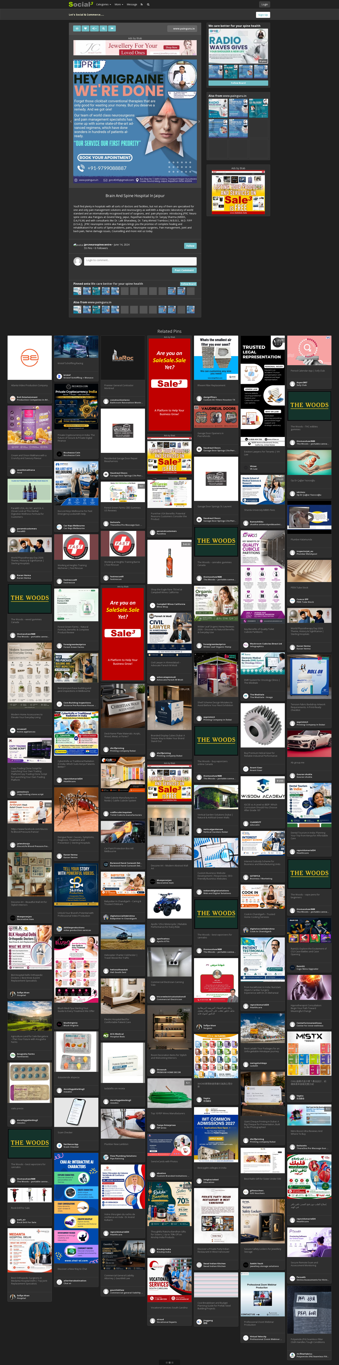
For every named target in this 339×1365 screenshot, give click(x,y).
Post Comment (184, 270)
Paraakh (301, 1277)
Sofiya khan (23, 992)
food (19, 472)
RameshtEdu (256, 521)
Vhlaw (253, 466)
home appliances (26, 731)
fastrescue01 (117, 576)
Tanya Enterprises (166, 1125)
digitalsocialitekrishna (122, 915)
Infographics (257, 646)
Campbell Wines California (171, 604)
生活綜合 (300, 1098)
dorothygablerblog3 (74, 1089)
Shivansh (161, 1069)
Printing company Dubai (123, 750)
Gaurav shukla (304, 774)
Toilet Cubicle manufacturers (126, 815)
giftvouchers (256, 1190)
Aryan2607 (302, 382)
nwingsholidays (258, 1063)
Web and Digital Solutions (217, 893)
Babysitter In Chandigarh (123, 918)
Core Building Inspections (77, 702)
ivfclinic (301, 492)
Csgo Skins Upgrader (307, 969)
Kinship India (164, 1249)
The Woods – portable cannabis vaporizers (226, 579)
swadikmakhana (26, 470)
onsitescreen (117, 1363)
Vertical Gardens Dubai (215, 832)
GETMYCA (255, 876)
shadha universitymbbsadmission (268, 524)
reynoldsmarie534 (73, 778)
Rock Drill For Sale (26, 1222)
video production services (77, 930)
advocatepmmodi (166, 677)
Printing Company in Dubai (217, 719)
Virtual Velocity (258, 1336)
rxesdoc (68, 1091)
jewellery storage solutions (264, 1266)
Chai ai (67, 1283)
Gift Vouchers (257, 1193)
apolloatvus (163, 938)
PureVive (161, 533)
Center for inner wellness (310, 1025)
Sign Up (263, 14)
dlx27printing (117, 748)
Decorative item (165, 882)
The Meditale (257, 694)
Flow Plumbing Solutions (123, 1155)
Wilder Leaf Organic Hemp (217, 646)
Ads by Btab (135, 38)
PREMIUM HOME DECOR (169, 1072)
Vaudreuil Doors (212, 447)
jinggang (208, 1320)
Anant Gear (256, 767)
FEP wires (161, 1127)
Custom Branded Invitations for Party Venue (180, 1175)
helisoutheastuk (119, 969)
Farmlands (22, 1056)
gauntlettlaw (117, 1290)
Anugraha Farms (26, 1054)
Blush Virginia (71, 1025)
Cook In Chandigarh (260, 931)
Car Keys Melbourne (74, 525)
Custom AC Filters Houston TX (219, 399)
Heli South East (118, 972)
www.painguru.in (184, 28)
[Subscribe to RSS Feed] (141, 4)
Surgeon (207, 1028)
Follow (190, 245)
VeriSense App (71, 1144)
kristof (67, 375)
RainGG (301, 966)
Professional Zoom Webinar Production (271, 1339)
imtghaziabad (211, 1179)
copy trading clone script (30, 794)
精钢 (205, 1323)
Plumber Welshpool (307, 554)
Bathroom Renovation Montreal (127, 402)
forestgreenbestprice (214, 644)
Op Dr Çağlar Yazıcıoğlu (309, 494)
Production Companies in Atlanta (35, 399)
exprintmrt (209, 717)
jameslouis (23, 791)
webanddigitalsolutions (216, 890)
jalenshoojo (23, 843)
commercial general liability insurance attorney (136, 1292)
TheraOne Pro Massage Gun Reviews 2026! (132, 525)
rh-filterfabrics (304, 1353)
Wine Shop (162, 606)
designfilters (210, 397)
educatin (255, 824)
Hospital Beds (117, 1036)
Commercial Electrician (169, 999)
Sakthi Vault (256, 1263)
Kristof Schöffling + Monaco (78, 377)
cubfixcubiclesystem (121, 812)
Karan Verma (24, 575)
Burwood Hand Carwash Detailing (128, 863)
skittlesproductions (74, 927)
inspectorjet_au (305, 551)
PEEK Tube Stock (305, 602)
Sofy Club (302, 385)
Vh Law (253, 468)
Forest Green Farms (74, 647)
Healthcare (70, 781)
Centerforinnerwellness (309, 1023)
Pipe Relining (117, 1158)
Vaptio (300, 1095)
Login (264, 4)
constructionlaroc (120, 400)
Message (132, 4)
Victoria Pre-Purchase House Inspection (85, 705)
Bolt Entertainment (27, 397)
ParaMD (21, 531)
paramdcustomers (167, 531)
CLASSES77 (255, 822)
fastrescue (115, 579)
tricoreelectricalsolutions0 (171, 996)
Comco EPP (302, 599)
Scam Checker (71, 1146)
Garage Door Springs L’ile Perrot (220, 450)
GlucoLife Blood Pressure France (34, 846)
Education (208, 1182)
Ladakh (254, 1065)
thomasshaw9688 (306, 441)
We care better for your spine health (117, 284)
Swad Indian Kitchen (214, 1263)
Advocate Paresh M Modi (170, 679)
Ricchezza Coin (72, 452)
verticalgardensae (213, 829)
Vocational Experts (167, 1322)
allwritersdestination (75, 1280)
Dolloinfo (115, 522)
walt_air (21, 1219)
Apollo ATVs (163, 941)
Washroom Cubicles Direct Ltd (266, 643)
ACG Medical (117, 1034)
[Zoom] (103, 28)
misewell (21, 729)
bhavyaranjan (164, 880)
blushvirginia (71, 1022)
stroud (160, 1319)
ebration (161, 1173)
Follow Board (188, 283)
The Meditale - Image (261, 697)
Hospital (21, 995)
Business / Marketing (261, 878)
